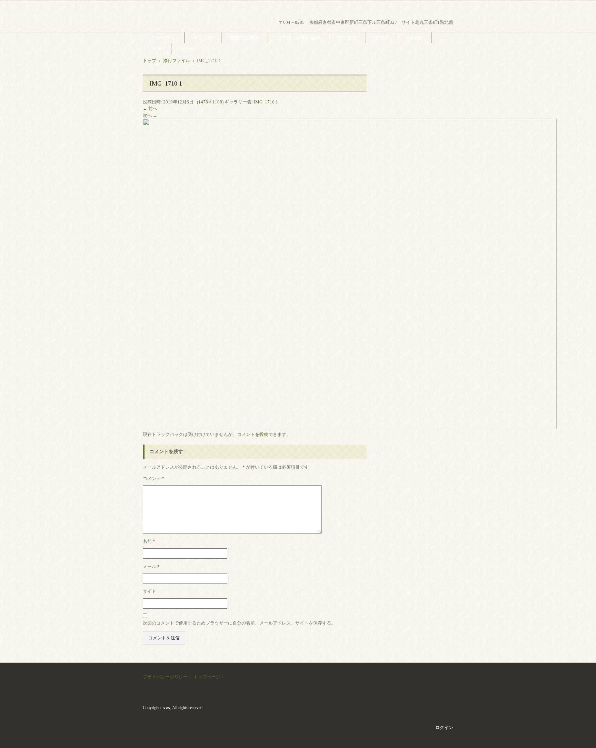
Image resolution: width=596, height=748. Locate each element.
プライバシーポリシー (165, 676)
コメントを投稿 (252, 434)
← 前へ (150, 108)
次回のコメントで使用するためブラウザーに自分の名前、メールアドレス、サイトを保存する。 (239, 623)
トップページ (206, 676)
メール (151, 566)
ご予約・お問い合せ (298, 37)
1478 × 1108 (210, 101)
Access (186, 48)
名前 (149, 541)
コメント (153, 478)
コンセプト (163, 37)
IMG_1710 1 (266, 101)
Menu (156, 48)
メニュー (202, 37)
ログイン (444, 727)
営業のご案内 (244, 37)
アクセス (347, 37)
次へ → (150, 115)
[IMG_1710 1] (350, 427)
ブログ (382, 37)
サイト (149, 591)
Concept (415, 37)
